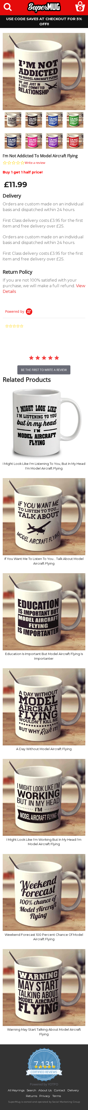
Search (31, 1090)
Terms (56, 1096)
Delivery (73, 1090)
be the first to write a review (44, 370)
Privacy (44, 1096)
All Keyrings (16, 1090)
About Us (45, 1090)
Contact (59, 1090)
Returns (31, 1096)
